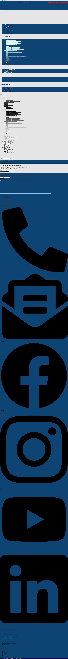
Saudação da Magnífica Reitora (13, 101)
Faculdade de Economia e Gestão (13, 112)
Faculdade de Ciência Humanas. (13, 114)
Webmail (6, 151)
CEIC (7, 126)
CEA (7, 125)
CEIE (7, 128)
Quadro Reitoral (9, 100)
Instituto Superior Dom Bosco (12, 119)
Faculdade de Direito (11, 111)
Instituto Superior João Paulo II (13, 118)
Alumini (6, 139)
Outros (5, 146)
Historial (6, 103)
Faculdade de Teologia (11, 115)
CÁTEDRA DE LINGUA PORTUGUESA (14, 123)
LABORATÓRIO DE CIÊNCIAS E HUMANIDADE (16, 127)
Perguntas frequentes (9, 152)
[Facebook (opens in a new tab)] (2, 3)
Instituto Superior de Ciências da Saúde (15, 120)
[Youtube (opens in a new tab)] (2, 6)
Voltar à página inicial (4, 171)
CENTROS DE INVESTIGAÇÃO (10, 121)
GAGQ (5, 133)
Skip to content (3, 0)
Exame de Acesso (8, 148)
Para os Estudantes (8, 142)
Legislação (6, 144)
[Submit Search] (10, 158)
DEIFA (5, 134)
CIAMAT (8, 130)
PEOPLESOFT (7, 150)
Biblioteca (6, 132)
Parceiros (6, 106)
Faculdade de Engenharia (12, 113)
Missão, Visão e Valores (9, 102)
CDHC (7, 129)
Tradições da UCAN (8, 105)
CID (7, 124)
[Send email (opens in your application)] (2, 7)
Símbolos (6, 104)
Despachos (6, 145)
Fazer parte (2, 178)
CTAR (7, 131)
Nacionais (8, 107)
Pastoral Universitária (8, 138)
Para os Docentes (8, 143)
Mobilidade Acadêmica (9, 140)
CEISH (5, 135)
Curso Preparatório (8, 149)
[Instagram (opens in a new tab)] (2, 4)
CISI (7, 122)
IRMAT (7, 117)
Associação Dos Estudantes (10, 137)
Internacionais (9, 108)
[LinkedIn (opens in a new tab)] (2, 5)
